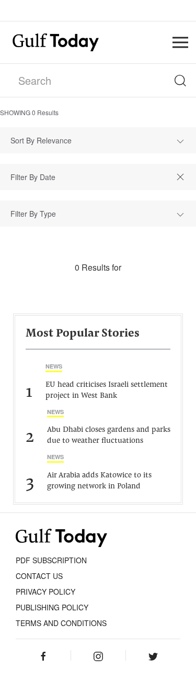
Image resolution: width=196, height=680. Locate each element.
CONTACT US (39, 576)
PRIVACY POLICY (45, 591)
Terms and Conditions (61, 623)
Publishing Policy (52, 607)
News (53, 366)
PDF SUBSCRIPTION (51, 560)
